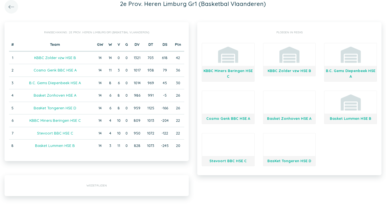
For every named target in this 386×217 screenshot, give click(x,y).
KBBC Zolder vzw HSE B (55, 57)
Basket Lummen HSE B (55, 145)
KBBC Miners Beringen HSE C (55, 120)
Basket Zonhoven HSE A (55, 95)
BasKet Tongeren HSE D (55, 108)
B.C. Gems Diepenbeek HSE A (55, 83)
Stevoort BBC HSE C (55, 133)
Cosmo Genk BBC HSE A (55, 70)
